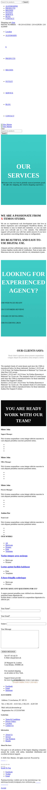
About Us (9, 735)
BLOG (8, 16)
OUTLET (9, 12)
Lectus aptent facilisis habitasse (15, 567)
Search (25, 2)
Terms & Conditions (12, 719)
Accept (3, 788)
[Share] (4, 764)
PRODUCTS (10, 8)
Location (8, 723)
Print (7, 549)
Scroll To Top (6, 768)
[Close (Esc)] (2, 764)
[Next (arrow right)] (4, 766)
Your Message (6, 629)
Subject (3, 624)
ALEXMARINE (11, 6)
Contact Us (9, 726)
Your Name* (5, 608)
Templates (9, 551)
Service (8, 737)
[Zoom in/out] (9, 764)
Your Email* (5, 616)
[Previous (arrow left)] (2, 766)
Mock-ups (9, 545)
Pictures (8, 547)
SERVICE (9, 14)
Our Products (10, 739)
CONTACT (9, 19)
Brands (8, 741)
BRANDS (9, 10)
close (13, 22)
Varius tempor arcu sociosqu (14, 556)
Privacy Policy (10, 721)
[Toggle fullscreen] (6, 764)
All (6, 543)
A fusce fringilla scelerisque (13, 577)
